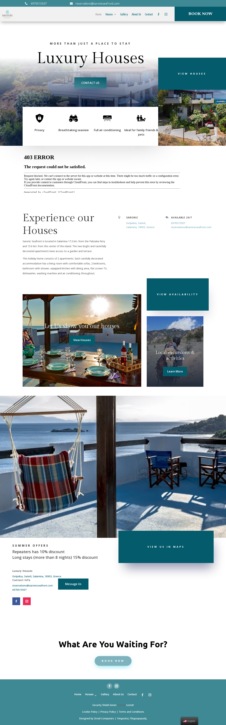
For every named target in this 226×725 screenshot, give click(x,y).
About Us (136, 14)
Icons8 (130, 705)
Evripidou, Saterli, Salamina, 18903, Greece (36, 576)
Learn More (175, 371)
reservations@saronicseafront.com (97, 3)
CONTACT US (90, 83)
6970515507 (39, 3)
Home (98, 14)
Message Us (73, 584)
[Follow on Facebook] (16, 601)
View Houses (82, 340)
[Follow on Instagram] (27, 601)
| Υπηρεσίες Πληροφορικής (131, 718)
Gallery (124, 14)
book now (113, 660)
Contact (149, 14)
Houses (109, 14)
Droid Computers (104, 718)
